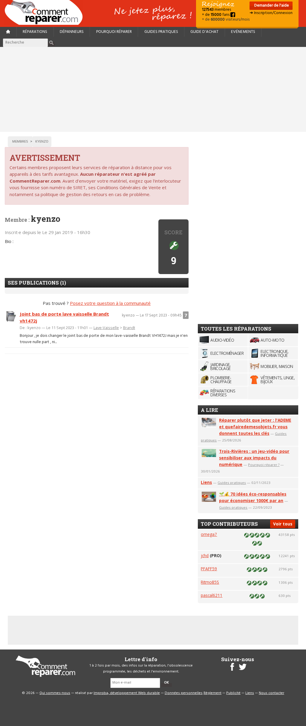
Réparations (35, 32)
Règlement (212, 693)
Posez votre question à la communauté (110, 303)
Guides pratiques (161, 32)
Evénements (243, 32)
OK (166, 683)
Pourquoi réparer (114, 32)
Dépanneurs (72, 32)
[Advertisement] (153, 89)
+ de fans (216, 15)
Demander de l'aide (271, 5)
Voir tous (282, 524)
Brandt (129, 327)
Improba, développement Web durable (127, 693)
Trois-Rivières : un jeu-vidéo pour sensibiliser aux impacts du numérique (254, 457)
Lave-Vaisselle (106, 327)
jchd (205, 555)
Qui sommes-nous (54, 693)
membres (216, 10)
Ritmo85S (210, 582)
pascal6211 (211, 595)
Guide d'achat (204, 32)
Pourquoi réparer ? (263, 464)
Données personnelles (184, 693)
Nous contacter (271, 693)
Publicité (233, 693)
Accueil (46, 12)
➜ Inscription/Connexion (271, 13)
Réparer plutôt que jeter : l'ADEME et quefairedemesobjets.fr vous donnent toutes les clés (255, 426)
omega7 (209, 534)
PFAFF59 (209, 568)
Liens (206, 482)
